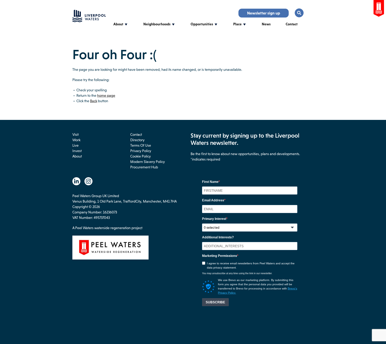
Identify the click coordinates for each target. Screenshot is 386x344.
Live (75, 145)
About (118, 24)
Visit (75, 135)
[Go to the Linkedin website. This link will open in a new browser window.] (76, 181)
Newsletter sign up (263, 13)
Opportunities (202, 24)
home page (106, 96)
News (266, 24)
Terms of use (140, 145)
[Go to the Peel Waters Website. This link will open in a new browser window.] (379, 9)
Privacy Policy (140, 151)
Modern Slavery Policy (147, 162)
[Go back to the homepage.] (89, 21)
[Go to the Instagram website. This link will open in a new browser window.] (88, 181)
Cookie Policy (140, 156)
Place (237, 24)
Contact (292, 24)
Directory (137, 140)
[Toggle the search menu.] (299, 12)
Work (76, 140)
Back (93, 101)
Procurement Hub (144, 167)
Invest (77, 151)
